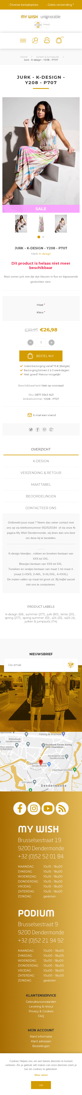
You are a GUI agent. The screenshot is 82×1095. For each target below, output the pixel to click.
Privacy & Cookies (41, 1011)
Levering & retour (41, 1006)
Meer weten (41, 1075)
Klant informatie (41, 1036)
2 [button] (43, 237)
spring (9, 618)
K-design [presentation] (41, 461)
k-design (12, 614)
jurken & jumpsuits (37, 621)
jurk (49, 614)
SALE (40, 208)
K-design (45, 253)
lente (64, 614)
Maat (40, 304)
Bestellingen (41, 1046)
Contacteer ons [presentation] (40, 508)
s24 (54, 618)
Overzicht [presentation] (41, 449)
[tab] (40, 449)
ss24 (67, 618)
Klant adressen (41, 1041)
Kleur (40, 312)
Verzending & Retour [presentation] (40, 473)
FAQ (41, 1016)
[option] (21, 224)
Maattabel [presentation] (41, 484)
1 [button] (38, 237)
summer (32, 614)
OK (41, 1085)
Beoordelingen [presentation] (41, 496)
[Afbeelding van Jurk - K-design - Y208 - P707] (21, 223)
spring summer (33, 618)
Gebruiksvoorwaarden (41, 1002)
